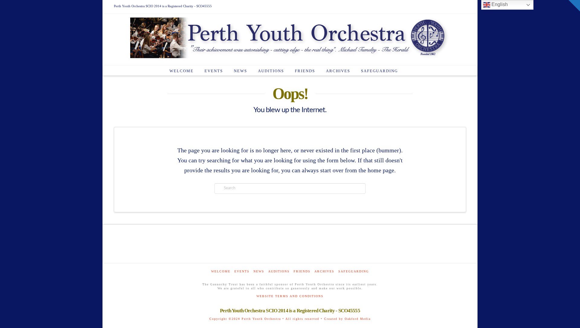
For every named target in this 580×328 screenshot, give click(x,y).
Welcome (220, 271)
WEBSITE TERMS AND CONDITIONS (290, 296)
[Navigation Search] (409, 70)
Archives (324, 271)
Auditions (279, 271)
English (499, 4)
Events (242, 271)
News (258, 271)
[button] (574, 5)
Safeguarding (353, 271)
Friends (302, 271)
